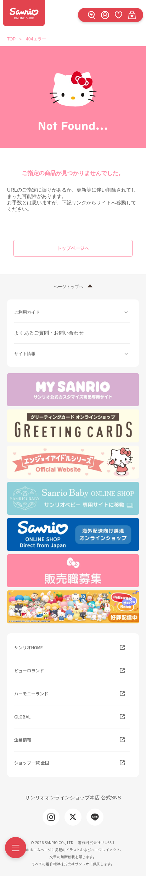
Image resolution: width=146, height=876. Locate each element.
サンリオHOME (28, 647)
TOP (11, 39)
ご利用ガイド (27, 312)
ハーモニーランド (31, 693)
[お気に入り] (118, 15)
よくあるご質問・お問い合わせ (49, 333)
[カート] (132, 15)
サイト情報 (24, 353)
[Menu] (15, 847)
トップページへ (73, 248)
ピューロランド (29, 670)
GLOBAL (22, 717)
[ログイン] (105, 15)
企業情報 (22, 740)
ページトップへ (68, 286)
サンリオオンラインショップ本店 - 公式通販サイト (24, 13)
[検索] (91, 15)
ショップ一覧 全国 (31, 763)
